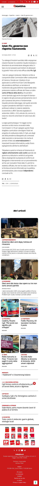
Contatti (4, 2)
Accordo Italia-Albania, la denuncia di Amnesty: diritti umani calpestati (29, 360)
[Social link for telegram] (37, 1)
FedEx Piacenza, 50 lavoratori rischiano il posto (29, 323)
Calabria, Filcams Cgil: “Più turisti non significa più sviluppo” (10, 324)
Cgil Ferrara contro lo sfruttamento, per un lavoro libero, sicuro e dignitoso (17, 385)
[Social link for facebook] (29, 1)
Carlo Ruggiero (5, 247)
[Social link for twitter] (27, 1)
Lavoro (18, 15)
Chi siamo (19, 472)
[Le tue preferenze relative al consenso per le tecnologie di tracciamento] (35, 482)
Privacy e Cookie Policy (19, 482)
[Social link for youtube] (35, 1)
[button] (29, 55)
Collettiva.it (19, 454)
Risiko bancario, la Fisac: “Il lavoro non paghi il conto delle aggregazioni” (9, 360)
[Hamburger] (3, 7)
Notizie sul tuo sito (19, 478)
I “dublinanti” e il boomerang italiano (16, 375)
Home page (5, 15)
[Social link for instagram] (31, 1)
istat (7, 183)
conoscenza (14, 183)
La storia (19, 480)
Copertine (11, 15)
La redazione (11, 2)
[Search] (22, 2)
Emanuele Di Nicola (6, 288)
